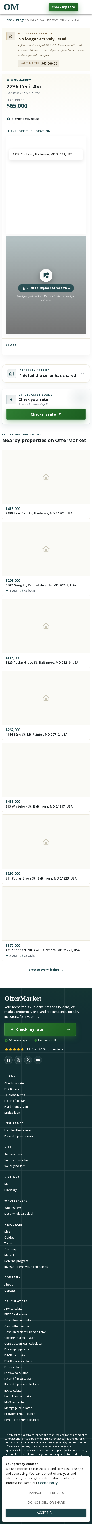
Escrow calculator (16, 1373)
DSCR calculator (15, 1355)
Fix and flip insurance (18, 1136)
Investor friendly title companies (26, 1267)
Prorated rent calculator (20, 1414)
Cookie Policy (48, 1483)
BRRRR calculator (15, 1314)
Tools (8, 1243)
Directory (10, 1190)
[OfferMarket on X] (28, 1060)
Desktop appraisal (16, 1349)
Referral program (16, 1261)
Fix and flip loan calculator (22, 1384)
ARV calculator (14, 1308)
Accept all (46, 1512)
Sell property (13, 1154)
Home (9, 20)
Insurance (13, 1123)
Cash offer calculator (18, 1326)
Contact (9, 1291)
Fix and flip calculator (18, 1379)
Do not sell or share (46, 1502)
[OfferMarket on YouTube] (38, 1060)
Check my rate (63, 7)
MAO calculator (14, 1402)
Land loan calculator (18, 1396)
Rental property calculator (22, 1420)
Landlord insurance (17, 1130)
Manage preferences (46, 1492)
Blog (7, 1232)
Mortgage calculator (18, 1408)
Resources (13, 1224)
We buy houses (15, 1166)
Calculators (16, 1301)
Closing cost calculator (19, 1338)
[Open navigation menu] (83, 7)
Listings (19, 20)
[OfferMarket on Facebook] (8, 1060)
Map (7, 1184)
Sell (8, 1147)
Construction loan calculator (23, 1343)
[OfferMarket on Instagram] (18, 1060)
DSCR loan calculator (18, 1361)
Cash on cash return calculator (25, 1332)
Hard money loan (16, 1106)
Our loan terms (14, 1095)
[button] (46, 285)
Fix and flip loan (15, 1101)
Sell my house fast (16, 1160)
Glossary (10, 1249)
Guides (9, 1237)
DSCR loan (11, 1089)
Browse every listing (45, 970)
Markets (10, 1255)
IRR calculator (13, 1390)
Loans (9, 1076)
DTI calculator (13, 1367)
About (8, 1285)
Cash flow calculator (18, 1320)
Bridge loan (12, 1112)
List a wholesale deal (18, 1213)
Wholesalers (13, 1208)
